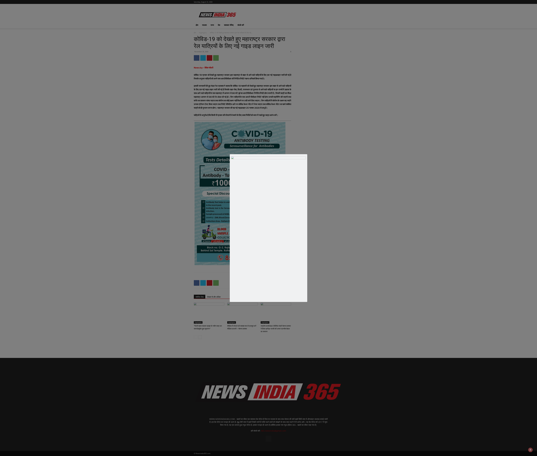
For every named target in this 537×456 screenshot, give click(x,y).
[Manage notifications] (530, 450)
